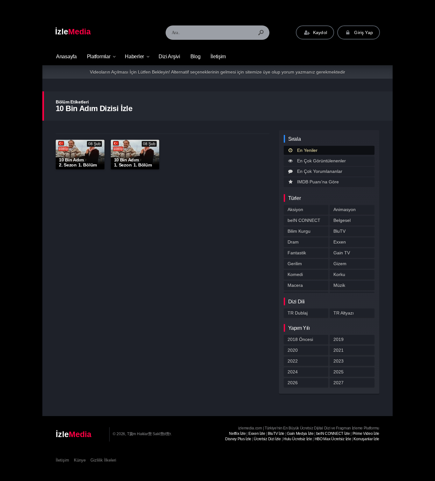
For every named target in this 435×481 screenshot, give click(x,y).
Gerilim (295, 263)
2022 (293, 361)
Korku (339, 274)
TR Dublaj (298, 312)
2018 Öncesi (300, 339)
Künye (80, 460)
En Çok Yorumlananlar (319, 171)
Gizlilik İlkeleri (103, 460)
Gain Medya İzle (300, 433)
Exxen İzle (256, 433)
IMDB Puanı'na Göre (318, 181)
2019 (338, 339)
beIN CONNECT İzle (333, 433)
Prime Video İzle (366, 433)
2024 (293, 371)
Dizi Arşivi (169, 56)
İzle (73, 31)
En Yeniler (307, 150)
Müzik (339, 285)
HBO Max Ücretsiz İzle (333, 439)
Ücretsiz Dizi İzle (267, 439)
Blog (195, 56)
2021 (338, 350)
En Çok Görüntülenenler (321, 160)
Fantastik (297, 252)
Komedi (295, 274)
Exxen (339, 241)
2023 (338, 361)
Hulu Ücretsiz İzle (297, 439)
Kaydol (319, 32)
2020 (293, 350)
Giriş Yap (363, 32)
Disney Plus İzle (238, 439)
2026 (293, 382)
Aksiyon (295, 209)
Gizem (339, 263)
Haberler (134, 56)
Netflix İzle (237, 433)
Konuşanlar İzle (366, 439)
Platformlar (99, 56)
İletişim (218, 56)
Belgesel (342, 220)
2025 (338, 371)
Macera (295, 285)
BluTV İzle (276, 433)
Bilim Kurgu (299, 231)
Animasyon (344, 209)
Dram (293, 241)
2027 (338, 382)
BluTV (339, 231)
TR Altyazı (343, 312)
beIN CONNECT (304, 220)
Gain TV (341, 252)
